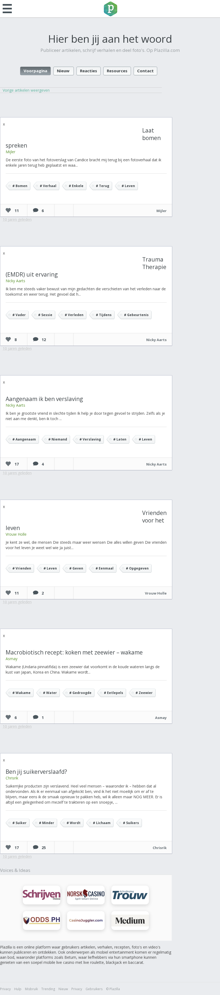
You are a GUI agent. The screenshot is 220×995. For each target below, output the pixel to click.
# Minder (46, 823)
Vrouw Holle (16, 534)
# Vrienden (21, 568)
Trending (48, 989)
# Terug (102, 186)
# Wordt (73, 823)
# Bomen (19, 186)
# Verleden (74, 315)
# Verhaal (48, 186)
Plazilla (110, 8)
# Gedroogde (80, 692)
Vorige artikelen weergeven (26, 90)
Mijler (10, 151)
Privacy (5, 989)
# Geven (76, 568)
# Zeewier (144, 692)
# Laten (119, 439)
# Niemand (57, 439)
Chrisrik (12, 778)
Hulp (17, 989)
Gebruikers (94, 989)
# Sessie (45, 315)
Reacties (88, 70)
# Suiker (19, 823)
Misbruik (31, 989)
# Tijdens (104, 315)
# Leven (128, 186)
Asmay (11, 658)
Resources (117, 70)
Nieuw (63, 70)
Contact (145, 70)
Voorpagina (35, 70)
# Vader (19, 315)
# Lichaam (102, 823)
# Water (50, 692)
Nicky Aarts (15, 280)
